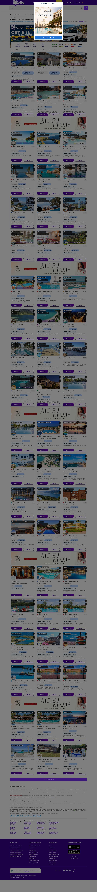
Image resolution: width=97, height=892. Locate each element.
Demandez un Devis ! (48, 37)
